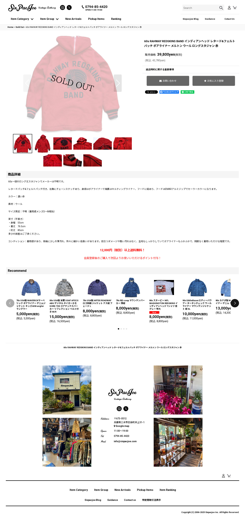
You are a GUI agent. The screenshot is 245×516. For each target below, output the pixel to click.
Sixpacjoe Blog (190, 19)
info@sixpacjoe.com (125, 441)
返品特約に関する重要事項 (160, 69)
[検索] (221, 7)
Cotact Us (229, 19)
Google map (122, 426)
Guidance (210, 19)
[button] (27, 83)
